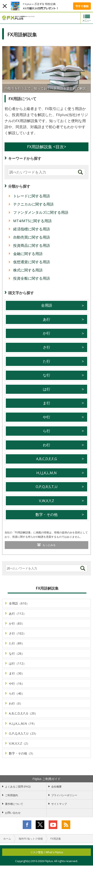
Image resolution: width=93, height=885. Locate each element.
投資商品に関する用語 (31, 245)
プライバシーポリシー (64, 795)
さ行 (46, 347)
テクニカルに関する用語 (33, 204)
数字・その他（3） (22, 753)
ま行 (46, 402)
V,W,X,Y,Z (46, 500)
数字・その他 (46, 514)
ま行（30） (16, 673)
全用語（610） (19, 603)
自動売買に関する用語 (31, 237)
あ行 (46, 319)
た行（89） (16, 643)
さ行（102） (17, 633)
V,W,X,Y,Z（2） (19, 743)
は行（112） (17, 663)
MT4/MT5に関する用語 (32, 220)
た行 (46, 361)
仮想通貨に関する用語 (31, 261)
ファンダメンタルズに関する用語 (40, 212)
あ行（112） (17, 613)
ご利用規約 (11, 795)
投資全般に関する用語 (31, 278)
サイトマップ (59, 804)
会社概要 (56, 786)
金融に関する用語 (28, 253)
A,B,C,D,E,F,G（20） (23, 713)
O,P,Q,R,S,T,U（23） (23, 733)
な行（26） (16, 653)
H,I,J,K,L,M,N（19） (22, 723)
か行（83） (16, 623)
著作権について (14, 804)
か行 (46, 333)
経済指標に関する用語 (31, 228)
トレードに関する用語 (31, 195)
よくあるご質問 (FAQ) (17, 786)
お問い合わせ (13, 813)
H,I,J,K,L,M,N (46, 472)
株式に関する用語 (28, 270)
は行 (46, 389)
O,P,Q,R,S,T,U (47, 486)
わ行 (46, 444)
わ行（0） (16, 703)
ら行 (46, 430)
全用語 (46, 305)
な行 (46, 375)
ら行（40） (16, 693)
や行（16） (16, 683)
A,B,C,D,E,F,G (46, 458)
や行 (46, 417)
